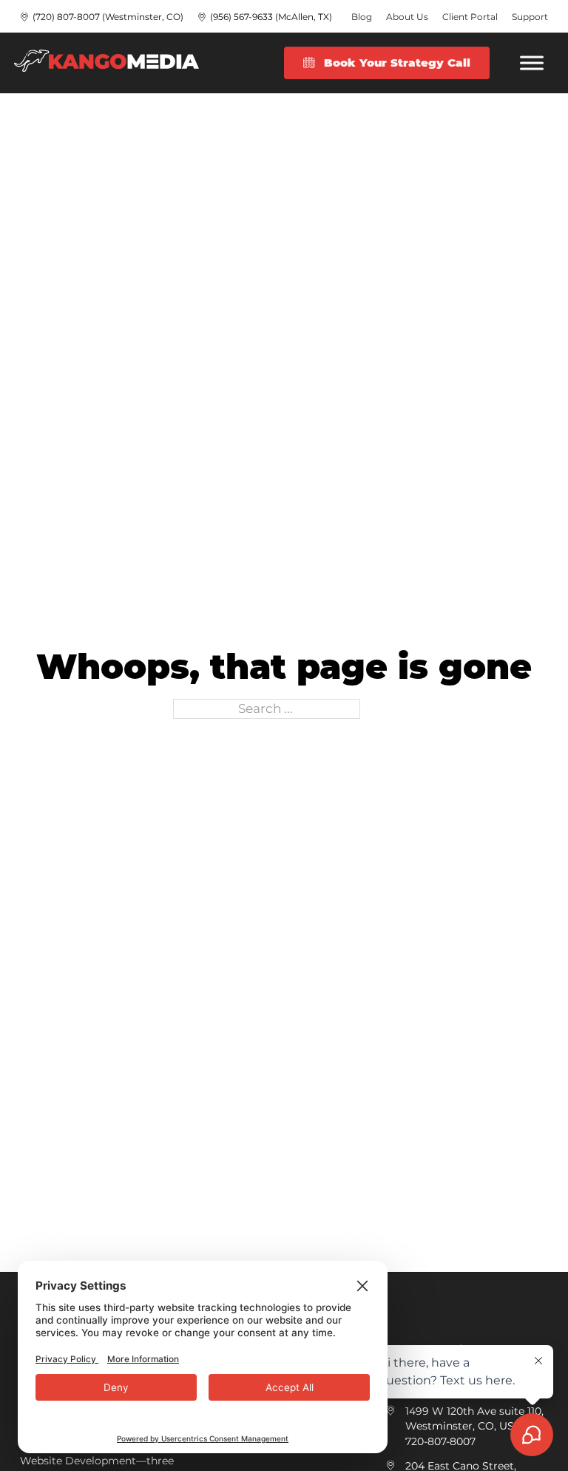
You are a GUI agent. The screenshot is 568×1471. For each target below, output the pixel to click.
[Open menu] (532, 63)
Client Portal (470, 16)
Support (530, 16)
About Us (407, 16)
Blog (361, 16)
